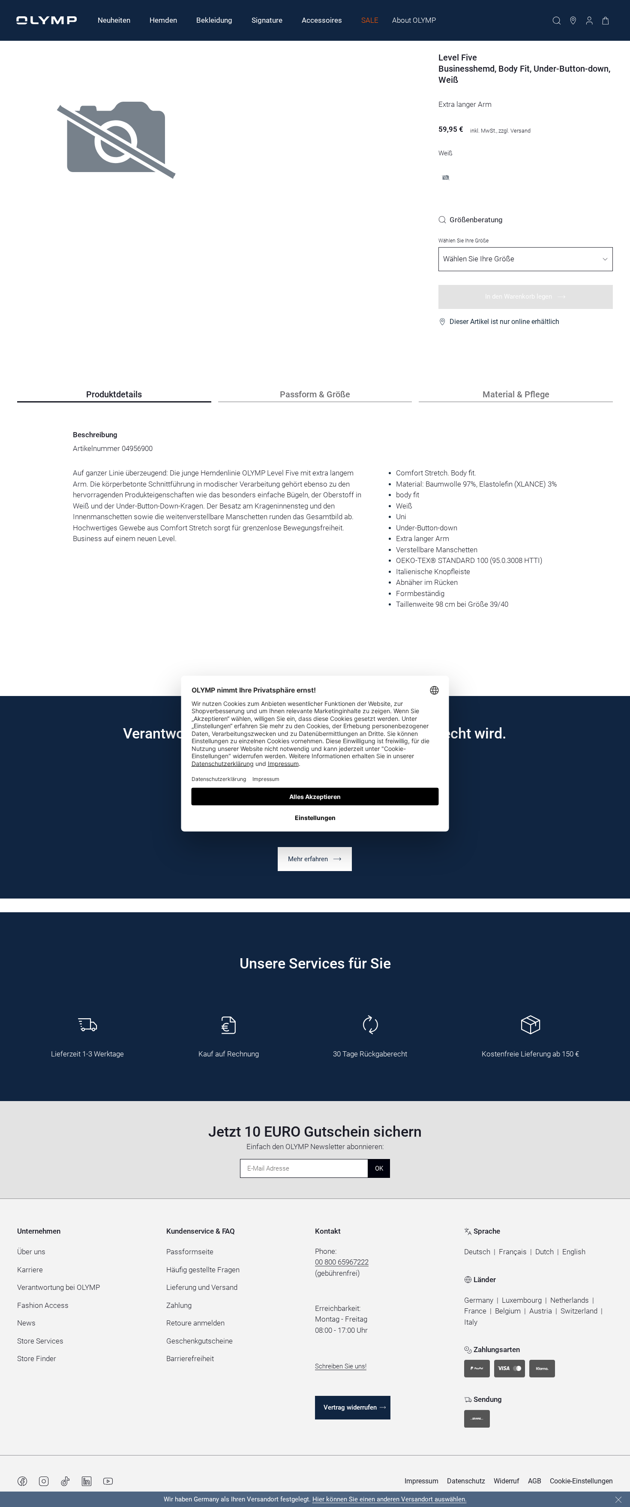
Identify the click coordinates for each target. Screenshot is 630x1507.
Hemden (163, 20)
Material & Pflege (516, 394)
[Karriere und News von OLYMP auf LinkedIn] (86, 1481)
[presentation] (315, 539)
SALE (369, 20)
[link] (470, 220)
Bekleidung (214, 20)
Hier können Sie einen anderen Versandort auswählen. (389, 1499)
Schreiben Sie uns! (340, 1366)
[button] (477, 1252)
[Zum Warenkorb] (605, 20)
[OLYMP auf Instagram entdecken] (44, 1481)
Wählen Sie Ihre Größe (463, 241)
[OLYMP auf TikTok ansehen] (65, 1481)
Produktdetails (114, 394)
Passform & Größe (315, 394)
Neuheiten (114, 20)
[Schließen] (618, 1499)
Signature (267, 20)
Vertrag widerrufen (350, 1407)
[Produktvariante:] (445, 177)
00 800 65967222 (342, 1262)
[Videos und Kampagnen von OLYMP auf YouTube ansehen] (108, 1481)
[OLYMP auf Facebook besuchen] (22, 1481)
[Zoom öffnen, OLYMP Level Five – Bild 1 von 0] (116, 165)
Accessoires (322, 20)
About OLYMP (414, 20)
